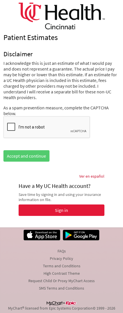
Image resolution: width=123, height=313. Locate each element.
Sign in (61, 210)
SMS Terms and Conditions (61, 288)
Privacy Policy (61, 258)
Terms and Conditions (61, 265)
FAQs (61, 251)
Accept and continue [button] (26, 156)
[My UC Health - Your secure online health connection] (61, 16)
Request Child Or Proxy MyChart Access (61, 280)
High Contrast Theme (61, 273)
